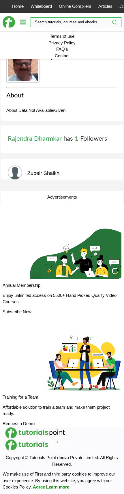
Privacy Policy (62, 42)
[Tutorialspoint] (11, 22)
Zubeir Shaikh (43, 173)
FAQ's (62, 49)
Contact (62, 55)
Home (18, 6)
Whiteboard (41, 6)
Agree (39, 486)
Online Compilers (75, 6)
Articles (105, 6)
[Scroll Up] (108, 485)
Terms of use (62, 36)
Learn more (57, 486)
